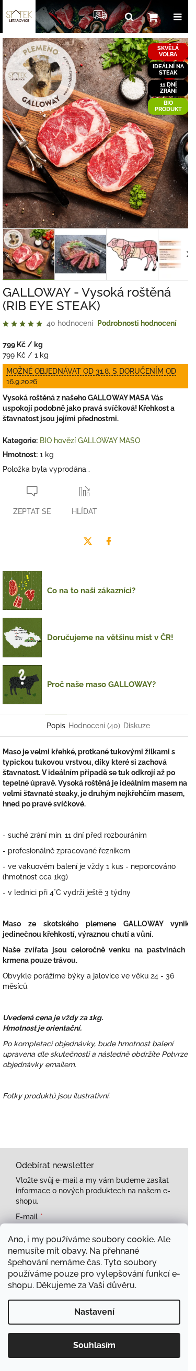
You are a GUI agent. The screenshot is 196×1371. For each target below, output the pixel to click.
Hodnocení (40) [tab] (94, 725)
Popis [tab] (56, 725)
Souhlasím (94, 1345)
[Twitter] (87, 541)
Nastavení (94, 1312)
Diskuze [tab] (136, 725)
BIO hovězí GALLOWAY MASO (90, 440)
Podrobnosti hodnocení (137, 323)
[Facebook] (108, 541)
